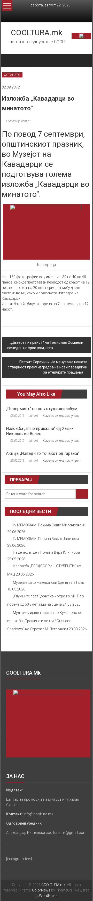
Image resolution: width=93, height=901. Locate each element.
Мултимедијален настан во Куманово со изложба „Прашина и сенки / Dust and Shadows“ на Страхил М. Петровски (44, 621)
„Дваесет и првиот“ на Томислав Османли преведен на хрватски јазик (44, 345)
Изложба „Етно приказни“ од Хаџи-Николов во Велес (39, 431)
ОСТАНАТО (12, 75)
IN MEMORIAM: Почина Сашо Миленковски (49, 525)
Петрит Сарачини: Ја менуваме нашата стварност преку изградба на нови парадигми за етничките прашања (47, 367)
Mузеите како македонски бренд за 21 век (48, 582)
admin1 (33, 416)
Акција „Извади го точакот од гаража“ (42, 453)
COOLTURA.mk (36, 32)
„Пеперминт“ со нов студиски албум (41, 408)
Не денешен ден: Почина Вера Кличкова (46, 552)
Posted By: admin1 (18, 121)
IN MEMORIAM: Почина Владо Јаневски (46, 539)
